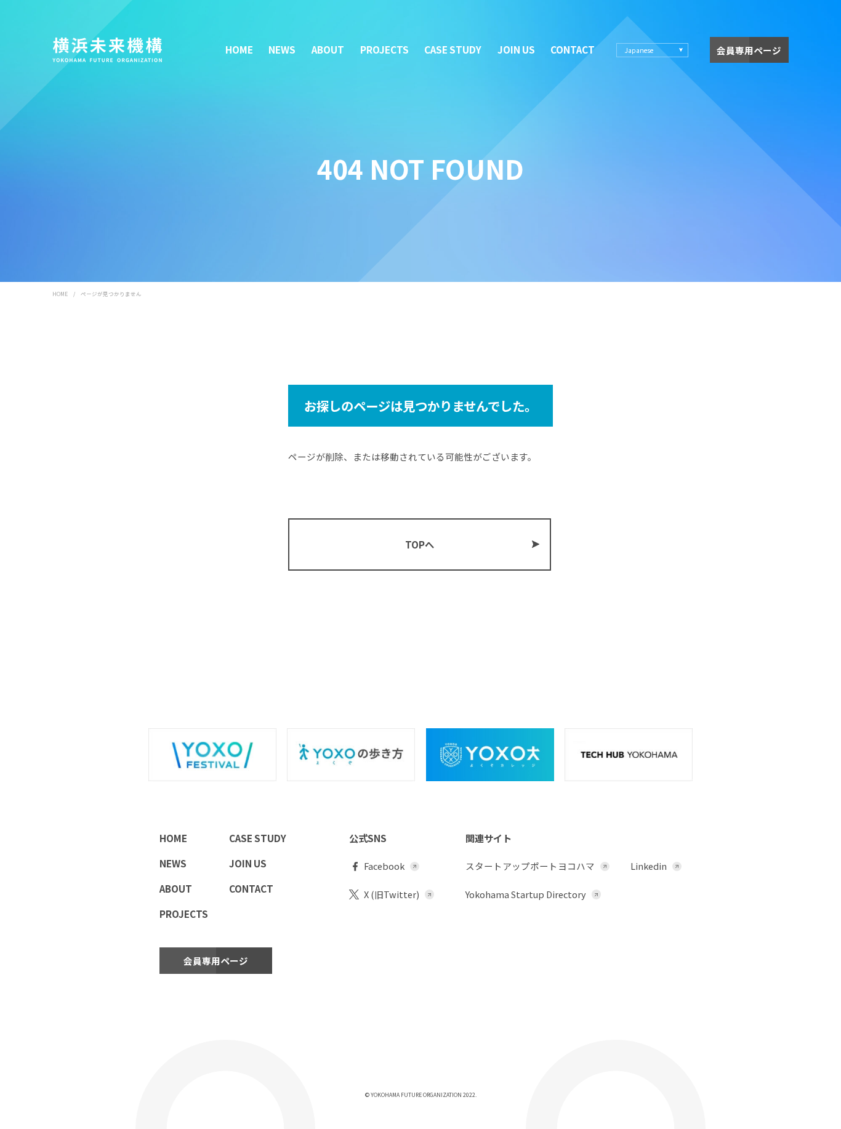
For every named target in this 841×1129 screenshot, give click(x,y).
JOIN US (516, 49)
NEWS (282, 49)
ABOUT (328, 49)
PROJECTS (384, 49)
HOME (239, 49)
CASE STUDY (452, 49)
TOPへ (419, 544)
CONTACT (572, 49)
